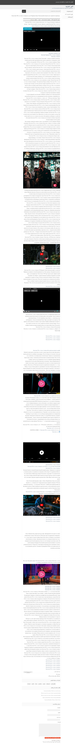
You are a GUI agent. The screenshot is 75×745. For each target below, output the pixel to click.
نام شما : (58, 707)
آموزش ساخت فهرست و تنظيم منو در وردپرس (64, 2)
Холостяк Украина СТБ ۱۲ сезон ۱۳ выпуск (50, 55)
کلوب (33, 683)
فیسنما (29, 683)
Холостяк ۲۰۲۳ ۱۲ (51, 428)
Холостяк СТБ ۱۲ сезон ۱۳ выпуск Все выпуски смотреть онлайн (46, 350)
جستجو (24, 11)
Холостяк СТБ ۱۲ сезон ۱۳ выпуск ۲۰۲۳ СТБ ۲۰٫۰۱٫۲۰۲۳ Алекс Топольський (44, 466)
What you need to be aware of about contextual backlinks (51, 693)
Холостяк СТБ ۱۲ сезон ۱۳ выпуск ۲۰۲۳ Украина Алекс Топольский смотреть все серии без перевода (36, 15)
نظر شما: (59, 722)
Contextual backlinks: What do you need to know (52, 690)
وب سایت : (58, 717)
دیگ (36, 683)
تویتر (44, 683)
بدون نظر (32, 19)
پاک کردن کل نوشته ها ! (50, 737)
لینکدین (40, 683)
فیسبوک (48, 683)
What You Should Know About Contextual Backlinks (52, 697)
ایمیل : (59, 712)
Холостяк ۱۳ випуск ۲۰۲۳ (54, 53)
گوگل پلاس (53, 683)
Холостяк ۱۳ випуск (55, 56)
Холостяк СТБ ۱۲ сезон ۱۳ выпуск (53, 266)
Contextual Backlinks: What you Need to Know (53, 699)
